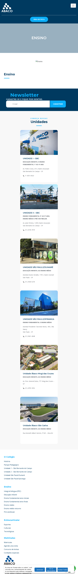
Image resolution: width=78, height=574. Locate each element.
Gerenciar (40, 570)
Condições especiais (11, 553)
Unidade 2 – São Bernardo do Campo (18, 472)
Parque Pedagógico (11, 465)
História (7, 461)
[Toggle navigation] (73, 6)
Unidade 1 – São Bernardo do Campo (18, 468)
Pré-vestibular (9, 512)
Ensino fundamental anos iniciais (16, 498)
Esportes (7, 524)
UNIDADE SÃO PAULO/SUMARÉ (38, 267)
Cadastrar (58, 104)
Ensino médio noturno (12, 508)
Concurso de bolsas (11, 549)
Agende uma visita (11, 546)
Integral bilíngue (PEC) (12, 491)
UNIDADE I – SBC (31, 158)
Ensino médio (9, 505)
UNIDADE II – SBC (31, 213)
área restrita (39, 19)
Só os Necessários (51, 570)
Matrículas (8, 542)
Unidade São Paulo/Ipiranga (14, 479)
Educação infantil (10, 495)
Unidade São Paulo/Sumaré (14, 475)
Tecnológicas (9, 531)
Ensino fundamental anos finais (16, 501)
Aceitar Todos (62, 570)
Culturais (7, 528)
